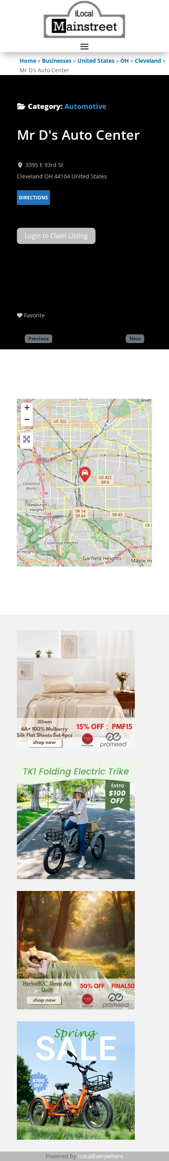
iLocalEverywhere (100, 1156)
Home (28, 60)
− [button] (26, 419)
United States (95, 60)
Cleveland (148, 60)
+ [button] (26, 408)
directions (33, 197)
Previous (38, 338)
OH (124, 60)
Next (135, 338)
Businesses (57, 60)
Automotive (85, 106)
